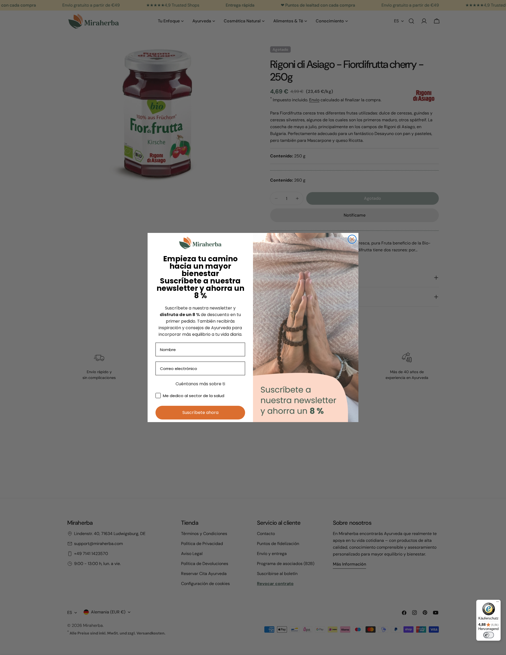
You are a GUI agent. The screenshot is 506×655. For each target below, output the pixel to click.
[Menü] (497, 603)
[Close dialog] (352, 239)
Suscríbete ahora (200, 412)
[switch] (488, 635)
